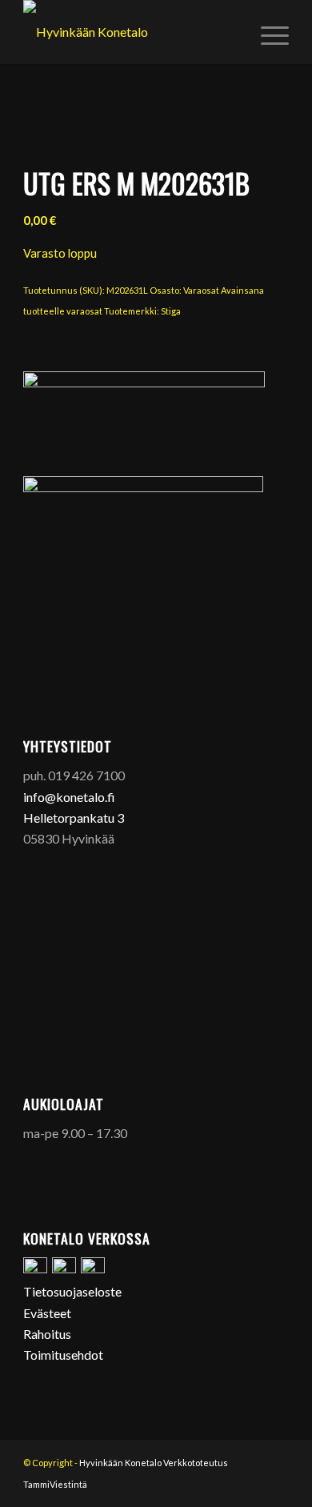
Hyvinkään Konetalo (120, 1462)
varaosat (84, 311)
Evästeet (47, 1313)
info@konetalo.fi (69, 796)
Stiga (171, 311)
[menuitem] (267, 32)
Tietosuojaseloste (72, 1291)
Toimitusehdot (63, 1354)
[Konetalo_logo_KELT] (129, 32)
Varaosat (201, 290)
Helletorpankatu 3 (73, 817)
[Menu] (267, 32)
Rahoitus (47, 1333)
